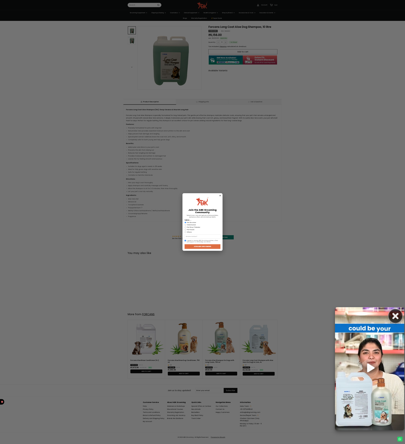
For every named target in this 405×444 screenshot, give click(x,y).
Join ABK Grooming (202, 246)
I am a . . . (188, 220)
